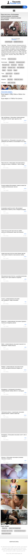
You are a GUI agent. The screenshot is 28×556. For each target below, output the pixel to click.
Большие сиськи (20, 62)
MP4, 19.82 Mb (11, 82)
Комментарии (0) (18, 41)
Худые (15, 70)
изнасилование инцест (20, 530)
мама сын (4, 528)
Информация (8, 41)
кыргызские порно (6, 533)
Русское (10, 70)
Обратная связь (14, 541)
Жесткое (21, 64)
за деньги (16, 73)
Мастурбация (20, 67)
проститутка (9, 73)
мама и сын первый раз (14, 528)
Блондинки (11, 62)
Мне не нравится (10, 39)
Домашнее (13, 64)
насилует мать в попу (7, 530)
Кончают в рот (11, 67)
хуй (10, 76)
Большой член (5, 64)
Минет (4, 70)
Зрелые (4, 67)
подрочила (5, 76)
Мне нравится (8, 39)
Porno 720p (8, 553)
